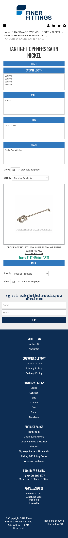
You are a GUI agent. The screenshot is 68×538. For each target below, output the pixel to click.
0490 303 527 (36, 476)
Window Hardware (34, 461)
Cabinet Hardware (34, 436)
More (34, 263)
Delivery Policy (34, 373)
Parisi (34, 412)
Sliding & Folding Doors (33, 456)
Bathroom (34, 431)
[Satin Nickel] (34, 125)
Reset (34, 64)
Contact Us (34, 344)
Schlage (33, 392)
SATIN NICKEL (52, 32)
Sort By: (7, 177)
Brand (34, 145)
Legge (34, 387)
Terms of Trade (33, 363)
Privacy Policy (34, 368)
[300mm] (34, 78)
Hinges (34, 446)
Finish (34, 120)
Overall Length (34, 70)
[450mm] (34, 84)
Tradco (34, 402)
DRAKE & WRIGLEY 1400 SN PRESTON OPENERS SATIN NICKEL (33, 249)
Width (34, 95)
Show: (6, 169)
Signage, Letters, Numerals (34, 451)
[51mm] (34, 100)
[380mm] (34, 81)
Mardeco (34, 417)
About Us (34, 348)
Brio (34, 397)
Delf (34, 407)
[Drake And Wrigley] (34, 150)
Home (6, 32)
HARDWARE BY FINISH (27, 32)
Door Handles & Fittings (34, 441)
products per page (30, 169)
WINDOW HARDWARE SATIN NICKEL (24, 35)
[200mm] (34, 75)
